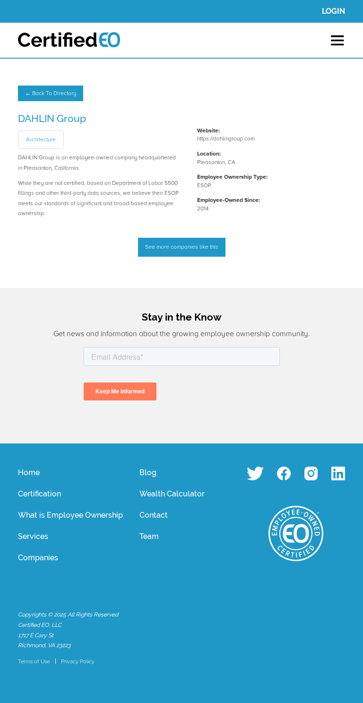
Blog (147, 472)
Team (149, 536)
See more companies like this (181, 247)
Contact (153, 515)
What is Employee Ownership (70, 515)
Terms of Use (34, 661)
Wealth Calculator (172, 493)
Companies (38, 557)
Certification (39, 493)
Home (29, 472)
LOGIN (333, 11)
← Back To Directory (50, 93)
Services (33, 536)
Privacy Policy (78, 661)
